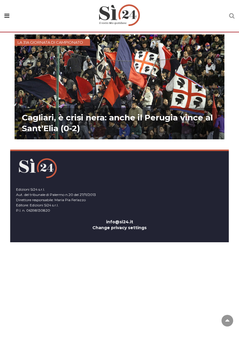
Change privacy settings (119, 227)
